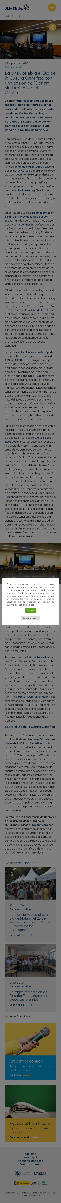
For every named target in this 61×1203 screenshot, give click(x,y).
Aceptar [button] (30, 610)
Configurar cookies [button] (30, 618)
